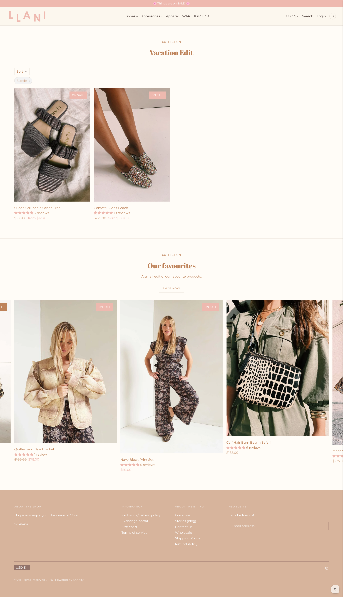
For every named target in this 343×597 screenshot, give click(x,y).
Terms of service (134, 533)
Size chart (129, 527)
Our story (182, 515)
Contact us (183, 527)
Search (307, 16)
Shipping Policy (187, 538)
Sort (20, 71)
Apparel (172, 16)
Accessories (150, 16)
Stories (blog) (185, 521)
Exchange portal (134, 521)
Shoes (130, 16)
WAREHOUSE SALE (198, 16)
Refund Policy (186, 544)
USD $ (291, 16)
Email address (242, 522)
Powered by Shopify (69, 579)
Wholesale (183, 533)
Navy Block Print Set (136, 460)
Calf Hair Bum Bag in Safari (248, 442)
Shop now (171, 288)
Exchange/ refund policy (141, 515)
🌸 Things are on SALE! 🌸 (171, 3)
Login (321, 16)
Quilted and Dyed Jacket (34, 449)
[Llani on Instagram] (326, 568)
